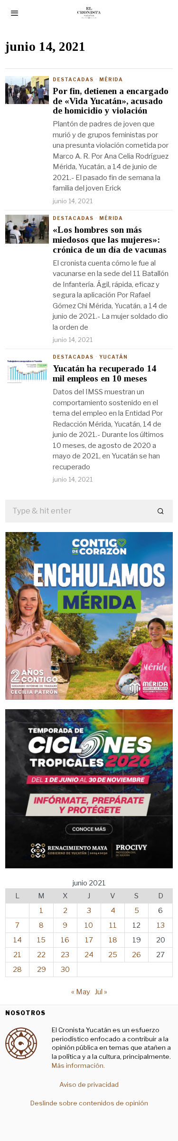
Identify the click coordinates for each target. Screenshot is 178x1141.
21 (17, 955)
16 (65, 940)
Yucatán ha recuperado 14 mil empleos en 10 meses (104, 373)
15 (41, 940)
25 (112, 955)
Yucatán (113, 357)
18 (113, 940)
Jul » (100, 992)
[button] (161, 511)
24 (89, 955)
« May (80, 992)
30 (65, 969)
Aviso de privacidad (89, 1084)
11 (113, 925)
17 (89, 940)
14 (17, 940)
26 (136, 955)
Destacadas (73, 79)
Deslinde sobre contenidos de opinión (89, 1103)
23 (65, 955)
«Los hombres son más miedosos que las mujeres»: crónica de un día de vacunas (110, 240)
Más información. (78, 1065)
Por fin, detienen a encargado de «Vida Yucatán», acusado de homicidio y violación (111, 101)
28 (17, 969)
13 (161, 925)
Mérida (111, 79)
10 (88, 925)
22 (41, 955)
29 (41, 969)
